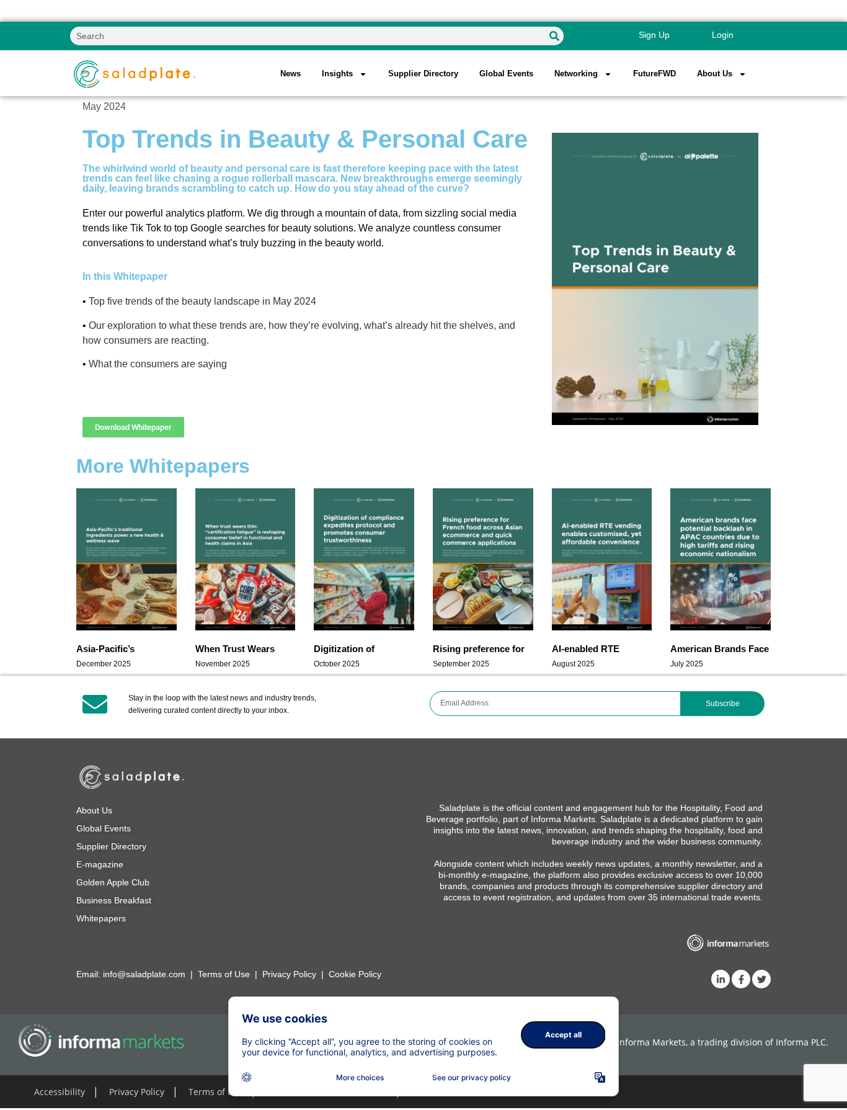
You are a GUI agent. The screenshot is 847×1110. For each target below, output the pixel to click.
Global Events (506, 73)
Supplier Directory (423, 73)
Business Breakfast (113, 900)
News (290, 73)
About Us (94, 810)
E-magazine (99, 864)
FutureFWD (654, 73)
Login (723, 35)
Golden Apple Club (112, 882)
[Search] (554, 36)
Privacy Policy (289, 974)
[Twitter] (761, 979)
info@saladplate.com (144, 974)
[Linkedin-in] (720, 979)
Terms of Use (224, 974)
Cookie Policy (355, 974)
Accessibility (59, 1092)
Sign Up (654, 35)
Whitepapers (101, 918)
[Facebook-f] (741, 979)
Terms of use (215, 1092)
